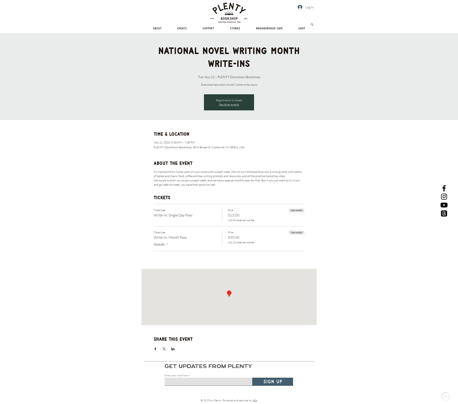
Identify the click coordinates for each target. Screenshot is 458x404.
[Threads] (444, 213)
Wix (255, 400)
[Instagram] (444, 197)
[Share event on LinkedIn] (173, 348)
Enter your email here (177, 375)
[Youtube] (444, 205)
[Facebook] (444, 188)
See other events (229, 104)
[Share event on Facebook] (155, 348)
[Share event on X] (164, 348)
